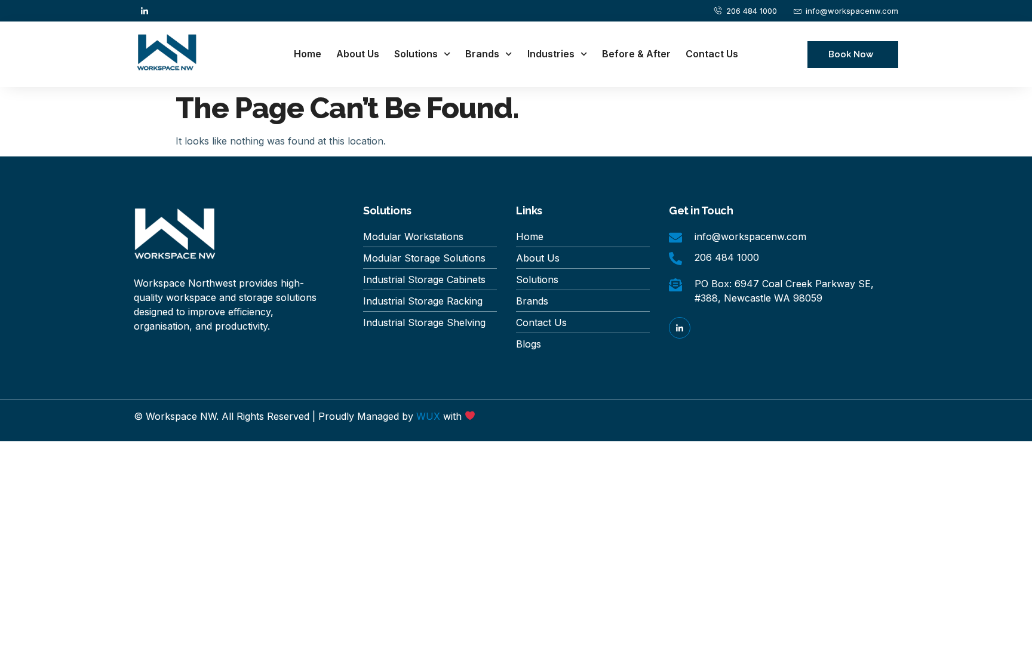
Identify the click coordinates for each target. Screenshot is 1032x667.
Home (307, 54)
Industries (551, 54)
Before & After (636, 54)
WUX (428, 416)
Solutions (416, 54)
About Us (357, 54)
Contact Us (712, 54)
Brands (482, 54)
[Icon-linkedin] (144, 10)
